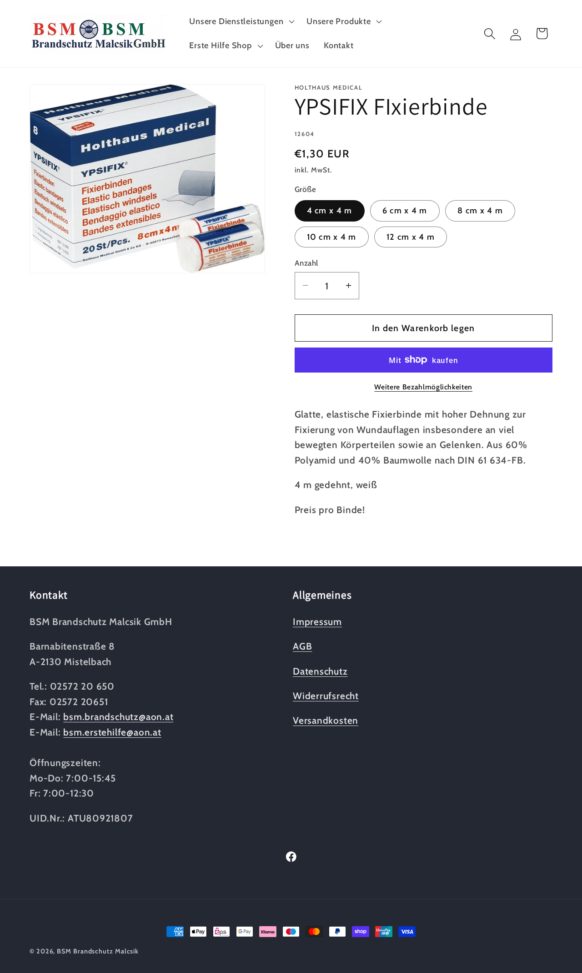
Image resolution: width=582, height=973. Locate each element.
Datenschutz (320, 671)
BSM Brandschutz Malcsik (98, 951)
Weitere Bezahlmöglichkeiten (423, 387)
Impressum (317, 621)
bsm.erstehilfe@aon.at (112, 732)
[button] (241, 21)
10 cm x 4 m (331, 237)
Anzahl (306, 262)
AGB (302, 646)
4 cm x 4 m (329, 210)
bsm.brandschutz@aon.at (118, 716)
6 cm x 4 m (404, 210)
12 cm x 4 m (410, 237)
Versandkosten (325, 720)
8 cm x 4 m (480, 210)
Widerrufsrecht (326, 695)
